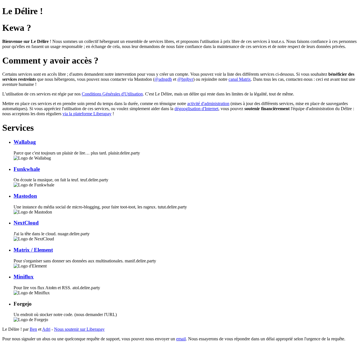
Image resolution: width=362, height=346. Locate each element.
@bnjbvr (185, 79)
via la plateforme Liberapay (87, 113)
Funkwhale (27, 169)
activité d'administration (208, 103)
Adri (46, 329)
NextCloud (26, 223)
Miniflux (24, 277)
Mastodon (25, 196)
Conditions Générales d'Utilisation (112, 94)
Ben (33, 329)
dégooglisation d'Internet (196, 108)
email (181, 338)
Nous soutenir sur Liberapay (79, 329)
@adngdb (163, 79)
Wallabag (25, 142)
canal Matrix (240, 79)
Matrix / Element (33, 250)
